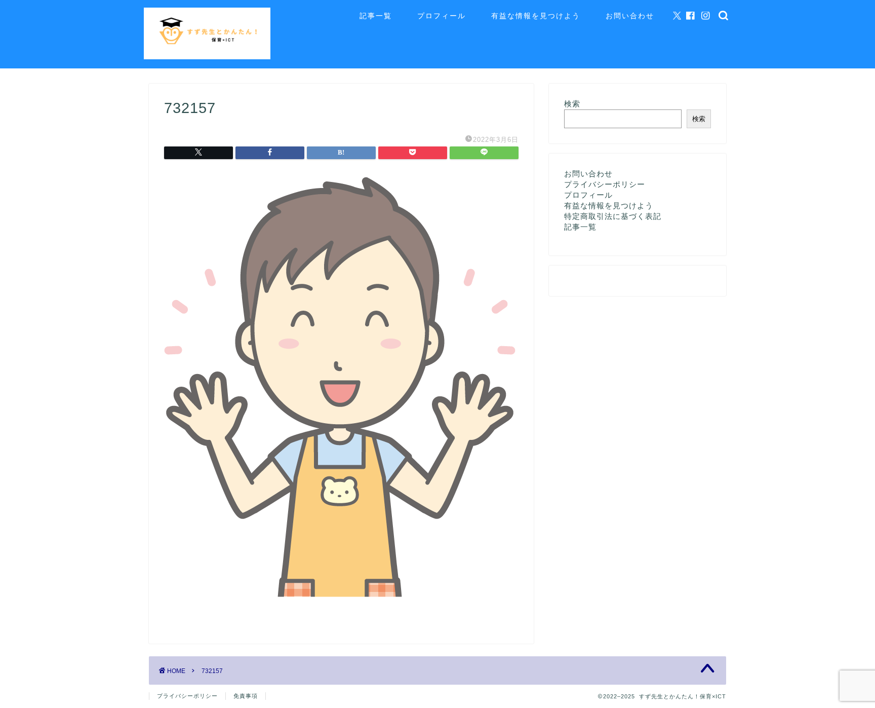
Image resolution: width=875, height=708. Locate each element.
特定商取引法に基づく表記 (612, 216)
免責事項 (245, 696)
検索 (572, 103)
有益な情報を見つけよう (535, 15)
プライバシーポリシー (604, 184)
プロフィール (441, 15)
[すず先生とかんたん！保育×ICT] (207, 56)
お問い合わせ (630, 15)
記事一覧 (376, 15)
